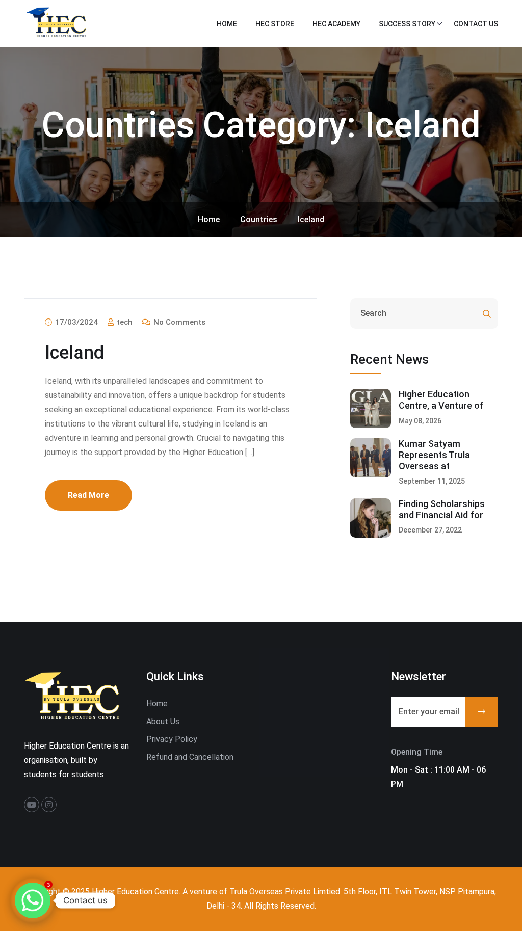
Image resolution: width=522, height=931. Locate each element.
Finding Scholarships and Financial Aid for (442, 509)
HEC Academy (336, 24)
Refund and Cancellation (189, 757)
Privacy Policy (171, 739)
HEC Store (274, 24)
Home (227, 24)
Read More (88, 495)
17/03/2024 (75, 322)
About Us (162, 721)
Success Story (407, 24)
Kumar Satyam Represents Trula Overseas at (434, 454)
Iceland (74, 352)
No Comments (178, 322)
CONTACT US (476, 24)
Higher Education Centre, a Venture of (441, 400)
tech (124, 322)
